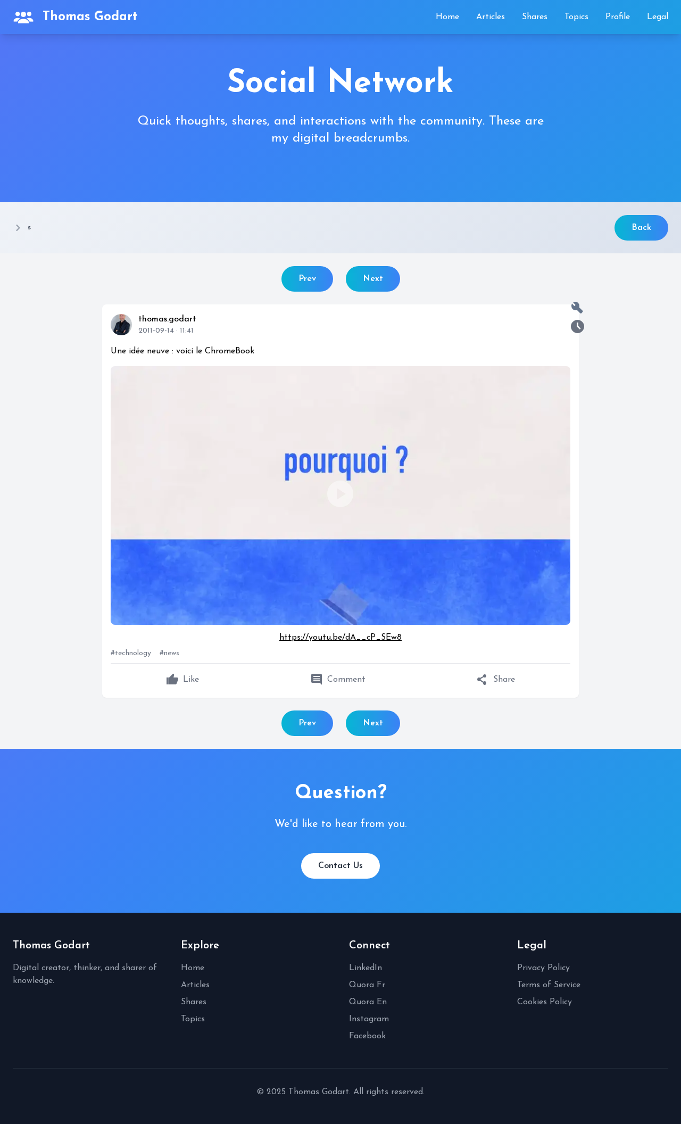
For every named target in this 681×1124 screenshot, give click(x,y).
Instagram (369, 1019)
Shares (534, 17)
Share (495, 679)
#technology (131, 653)
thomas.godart (167, 319)
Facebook (367, 1036)
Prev (307, 279)
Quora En (368, 1002)
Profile (617, 17)
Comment (338, 679)
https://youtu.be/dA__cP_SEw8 (340, 637)
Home (447, 17)
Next (373, 279)
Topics (576, 17)
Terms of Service (548, 985)
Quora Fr (367, 985)
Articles (490, 17)
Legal (657, 17)
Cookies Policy (544, 1002)
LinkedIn (365, 968)
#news (169, 653)
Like (182, 679)
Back (641, 228)
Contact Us (340, 866)
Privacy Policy (543, 968)
